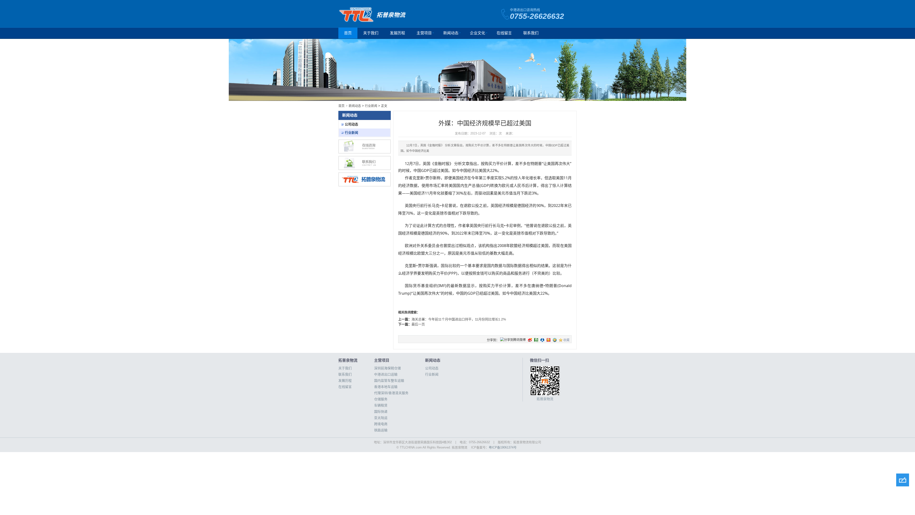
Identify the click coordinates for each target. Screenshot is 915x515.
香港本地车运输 (385, 387)
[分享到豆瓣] (536, 340)
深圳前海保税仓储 (387, 368)
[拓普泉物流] (364, 179)
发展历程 (397, 33)
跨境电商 (380, 424)
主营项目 (424, 33)
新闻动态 (450, 33)
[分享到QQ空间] (555, 340)
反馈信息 (902, 480)
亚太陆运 (380, 418)
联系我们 (531, 33)
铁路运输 (380, 430)
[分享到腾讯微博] (513, 340)
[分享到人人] (542, 340)
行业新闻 (371, 106)
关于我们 (370, 33)
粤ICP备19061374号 (503, 447)
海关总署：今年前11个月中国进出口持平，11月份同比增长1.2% (459, 319)
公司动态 (351, 124)
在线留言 (504, 33)
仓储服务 (380, 399)
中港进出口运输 (385, 374)
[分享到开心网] (548, 340)
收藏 (566, 340)
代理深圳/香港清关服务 (391, 393)
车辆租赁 (380, 405)
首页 (348, 33)
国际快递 (380, 411)
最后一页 (418, 324)
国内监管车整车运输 (389, 380)
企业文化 (477, 33)
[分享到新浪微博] (530, 340)
